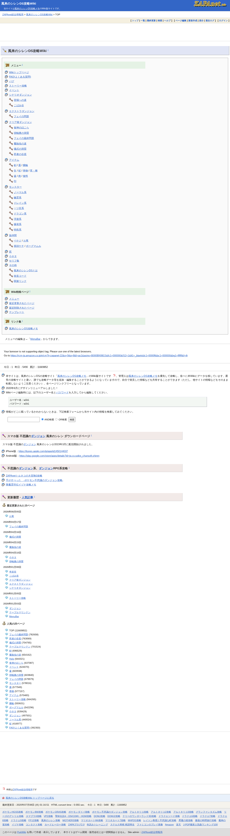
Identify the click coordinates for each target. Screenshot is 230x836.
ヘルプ (167, 20)
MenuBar (35, 339)
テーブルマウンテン (19, 612)
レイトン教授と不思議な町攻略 (159, 820)
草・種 (34, 170)
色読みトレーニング (97, 824)
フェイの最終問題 (24, 138)
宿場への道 (20, 100)
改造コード (20, 275)
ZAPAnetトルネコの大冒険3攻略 (24, 475)
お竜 (25, 240)
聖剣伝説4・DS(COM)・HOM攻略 (73, 816)
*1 (114, 375)
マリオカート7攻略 (115, 820)
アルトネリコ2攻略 (161, 812)
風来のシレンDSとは (26, 270)
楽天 (178, 824)
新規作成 (192, 20)
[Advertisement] (115, 32)
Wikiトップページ (19, 72)
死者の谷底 (20, 154)
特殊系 (17, 229)
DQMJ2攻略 (113, 816)
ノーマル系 (20, 192)
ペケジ (17, 240)
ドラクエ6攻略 (190, 816)
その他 (13, 265)
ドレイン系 (20, 202)
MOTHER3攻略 (70, 820)
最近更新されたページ (21, 303)
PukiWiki (21, 832)
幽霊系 (17, 197)
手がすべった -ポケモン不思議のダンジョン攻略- (34, 480)
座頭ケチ (19, 246)
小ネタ (13, 256)
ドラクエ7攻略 (207, 816)
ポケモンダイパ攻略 (79, 812)
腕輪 (25, 165)
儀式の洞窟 (20, 148)
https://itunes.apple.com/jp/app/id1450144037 (43, 451)
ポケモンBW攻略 (34, 812)
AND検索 (49, 419)
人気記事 (27, 497)
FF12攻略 (33, 820)
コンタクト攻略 (34, 824)
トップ (135, 20)
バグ (11, 81)
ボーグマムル (33, 246)
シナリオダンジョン (20, 94)
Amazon (169, 824)
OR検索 (62, 419)
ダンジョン (38, 436)
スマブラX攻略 (34, 816)
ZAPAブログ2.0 (76, 824)
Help (11, 658)
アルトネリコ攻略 (139, 812)
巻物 (25, 170)
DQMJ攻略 (99, 816)
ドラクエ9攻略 (18, 820)
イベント (14, 90)
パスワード (62, 392)
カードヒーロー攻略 (55, 824)
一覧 (143, 20)
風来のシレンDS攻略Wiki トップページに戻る (30, 798)
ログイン (223, 20)
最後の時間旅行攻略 (205, 820)
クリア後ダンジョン (20, 122)
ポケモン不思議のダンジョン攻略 (109, 812)
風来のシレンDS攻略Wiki (18, 3)
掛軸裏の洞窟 (21, 132)
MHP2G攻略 (134, 820)
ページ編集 (180, 20)
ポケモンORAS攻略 (55, 812)
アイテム (14, 159)
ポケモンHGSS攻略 (12, 812)
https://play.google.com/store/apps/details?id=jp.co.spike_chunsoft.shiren (59, 455)
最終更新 (151, 20)
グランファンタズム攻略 (209, 812)
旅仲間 (13, 235)
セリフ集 (14, 260)
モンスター (15, 186)
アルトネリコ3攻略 (183, 812)
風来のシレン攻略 (50, 820)
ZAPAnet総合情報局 (12, 14)
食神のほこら (21, 127)
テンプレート (16, 312)
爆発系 (17, 224)
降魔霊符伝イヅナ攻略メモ (21, 484)
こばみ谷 (19, 105)
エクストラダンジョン (21, 111)
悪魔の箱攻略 (186, 820)
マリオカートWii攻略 (92, 820)
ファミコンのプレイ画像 (150, 824)
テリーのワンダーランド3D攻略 (139, 816)
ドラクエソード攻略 (169, 816)
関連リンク (20, 281)
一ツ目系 (19, 208)
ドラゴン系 (20, 213)
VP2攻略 (48, 816)
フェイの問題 (21, 116)
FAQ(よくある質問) (20, 76)
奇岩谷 (12, 571)
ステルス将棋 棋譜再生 (122, 824)
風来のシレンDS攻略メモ (27, 8)
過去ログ (210, 20)
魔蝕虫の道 (20, 143)
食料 (25, 175)
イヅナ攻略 (18, 824)
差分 (201, 20)
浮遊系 (17, 219)
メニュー (14, 298)
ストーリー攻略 (18, 85)
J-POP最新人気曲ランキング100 (200, 824)
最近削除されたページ (21, 307)
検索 (160, 20)
